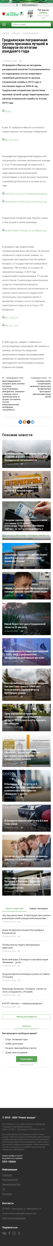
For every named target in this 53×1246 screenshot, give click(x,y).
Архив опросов (26, 1064)
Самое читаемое (38, 908)
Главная (5, 33)
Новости (16, 33)
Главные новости (30, 33)
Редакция (7, 1175)
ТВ (3, 1189)
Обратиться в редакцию (14, 1218)
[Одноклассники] (24, 422)
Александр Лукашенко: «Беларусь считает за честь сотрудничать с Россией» (24, 529)
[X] (28, 422)
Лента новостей (14, 908)
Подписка (7, 1194)
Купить (43, 13)
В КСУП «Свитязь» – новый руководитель (22, 1003)
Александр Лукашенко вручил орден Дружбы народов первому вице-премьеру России (25, 558)
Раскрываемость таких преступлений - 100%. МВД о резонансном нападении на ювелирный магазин (26, 654)
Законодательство (11, 1184)
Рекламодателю (10, 1179)
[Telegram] (32, 422)
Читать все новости (26, 1017)
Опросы (26, 1026)
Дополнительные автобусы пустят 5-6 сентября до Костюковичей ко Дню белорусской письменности (26, 457)
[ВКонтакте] (20, 422)
